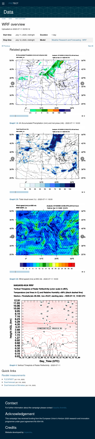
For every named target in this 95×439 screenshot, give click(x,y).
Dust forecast (9, 382)
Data (10, 19)
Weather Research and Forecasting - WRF (69, 40)
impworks (28, 432)
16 (25, 116)
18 (27, 116)
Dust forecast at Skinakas (14, 385)
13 (22, 116)
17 (26, 116)
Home (4, 19)
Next (90, 46)
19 (28, 272)
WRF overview (20, 19)
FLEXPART (9, 379)
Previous (6, 46)
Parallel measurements (13, 375)
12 (21, 116)
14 (23, 116)
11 (20, 116)
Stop (84, 116)
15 (24, 116)
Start (82, 116)
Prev (12, 83)
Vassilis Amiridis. (60, 407)
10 (19, 116)
